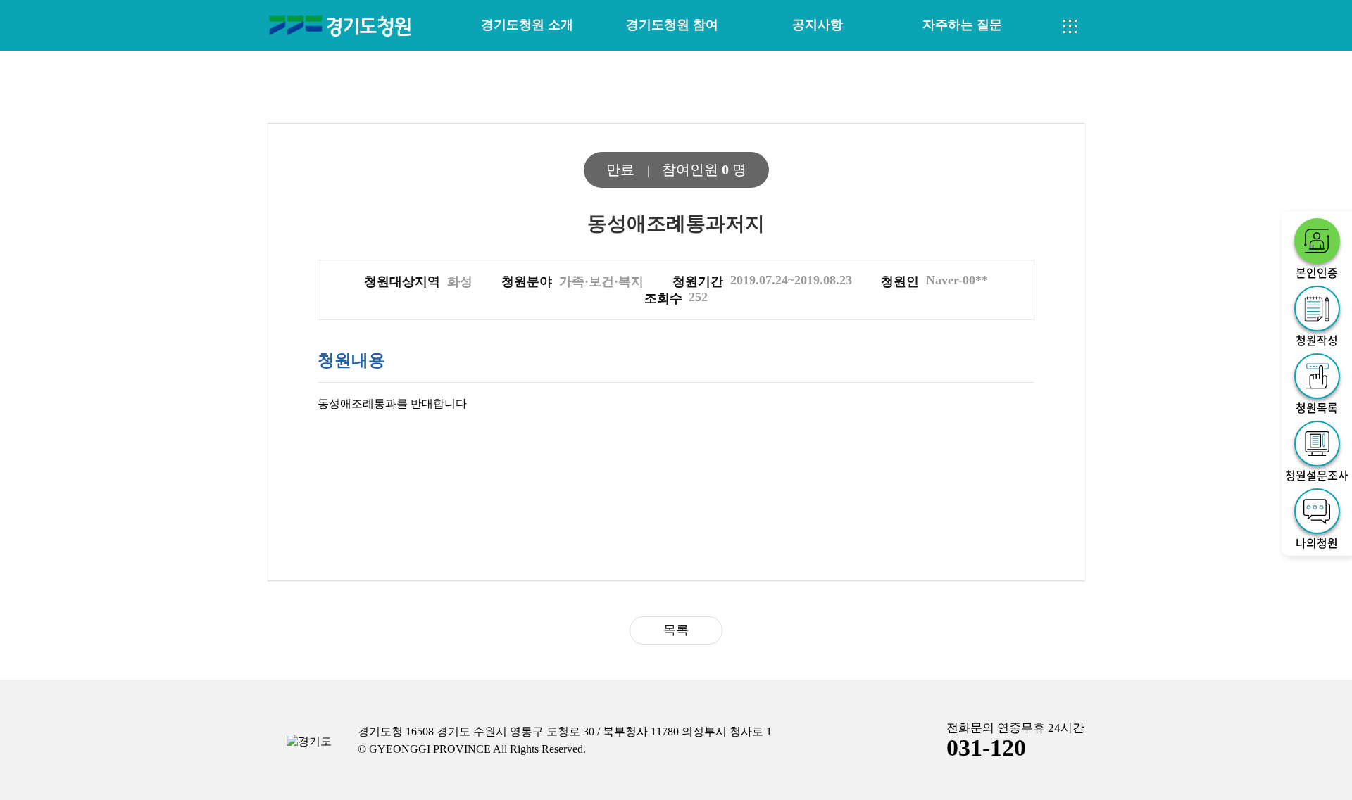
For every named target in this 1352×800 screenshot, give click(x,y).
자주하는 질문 (962, 25)
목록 (676, 630)
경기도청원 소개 (527, 25)
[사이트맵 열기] (1070, 27)
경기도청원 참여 (672, 25)
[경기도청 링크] (309, 742)
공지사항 (817, 25)
